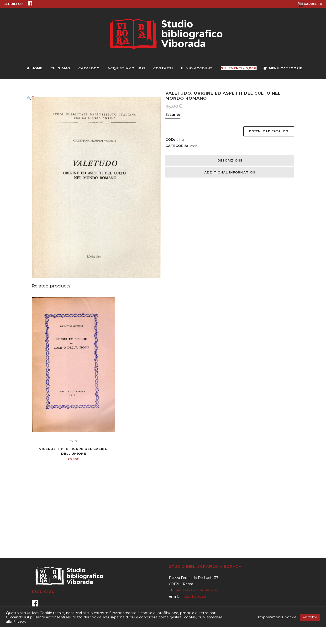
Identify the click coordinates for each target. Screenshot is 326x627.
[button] (91, 98)
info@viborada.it (193, 596)
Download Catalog (268, 131)
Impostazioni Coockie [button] (277, 617)
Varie (194, 146)
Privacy (19, 621)
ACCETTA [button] (310, 617)
